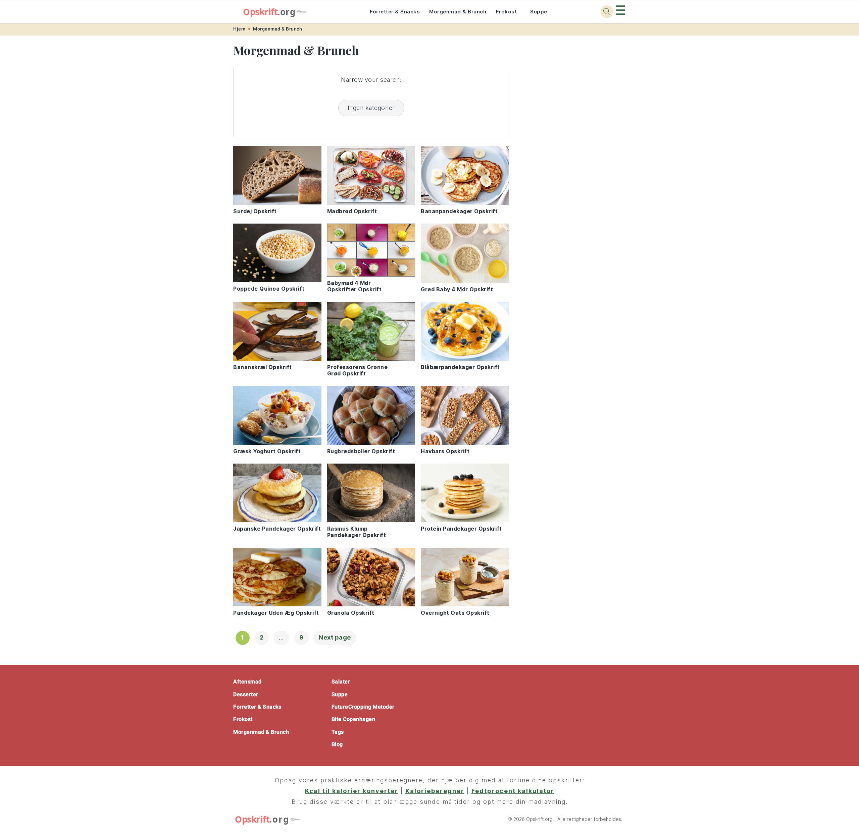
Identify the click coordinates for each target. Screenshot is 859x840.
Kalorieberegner (434, 790)
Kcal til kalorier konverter (351, 790)
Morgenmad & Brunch (457, 11)
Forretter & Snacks (395, 11)
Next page (335, 637)
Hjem (239, 29)
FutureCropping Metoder (363, 707)
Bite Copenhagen (353, 719)
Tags (338, 732)
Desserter (245, 694)
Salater (341, 681)
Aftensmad (247, 681)
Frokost (506, 11)
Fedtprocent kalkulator (512, 790)
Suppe (538, 11)
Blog (337, 744)
